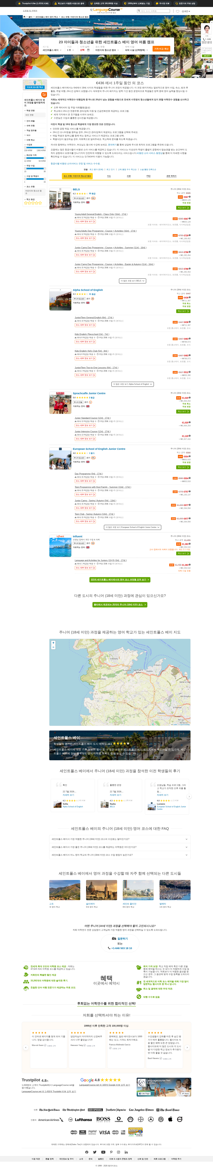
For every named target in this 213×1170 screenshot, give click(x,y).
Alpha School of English (73, 807)
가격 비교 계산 (161, 48)
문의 (90, 1159)
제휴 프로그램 (160, 1159)
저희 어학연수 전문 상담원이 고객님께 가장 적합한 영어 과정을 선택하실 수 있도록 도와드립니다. (120, 929)
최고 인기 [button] (110, 169)
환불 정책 (49, 1159)
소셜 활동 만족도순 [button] (148, 169)
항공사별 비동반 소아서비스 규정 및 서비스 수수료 (75, 163)
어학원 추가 (176, 1159)
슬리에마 (90, 904)
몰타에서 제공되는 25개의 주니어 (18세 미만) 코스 (118, 604)
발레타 (163, 904)
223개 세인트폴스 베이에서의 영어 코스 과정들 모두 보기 (118, 579)
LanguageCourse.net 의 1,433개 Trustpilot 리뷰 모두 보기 (49, 1091)
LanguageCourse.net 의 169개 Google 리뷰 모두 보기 (104, 1085)
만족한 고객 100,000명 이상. (106, 3)
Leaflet (175, 725)
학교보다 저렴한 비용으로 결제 (71, 3)
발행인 (101, 1159)
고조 (51, 904)
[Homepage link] (24, 16)
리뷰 (129, 176)
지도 (109, 176)
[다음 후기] (187, 1047)
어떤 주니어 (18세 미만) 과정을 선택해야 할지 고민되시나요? (120, 925)
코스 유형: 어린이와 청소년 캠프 (77, 176)
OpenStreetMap (185, 725)
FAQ (148, 176)
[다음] (189, 796)
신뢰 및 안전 (143, 1159)
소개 (81, 1159)
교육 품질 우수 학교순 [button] (127, 169)
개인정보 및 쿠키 (66, 1159)
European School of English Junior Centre (171, 808)
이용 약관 (36, 1159)
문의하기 (112, 144)
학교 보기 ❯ (183, 208)
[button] (177, 12)
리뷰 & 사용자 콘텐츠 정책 (120, 1159)
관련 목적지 (171, 176)
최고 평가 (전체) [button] (96, 169)
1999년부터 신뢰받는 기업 (139, 3)
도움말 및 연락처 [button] (30, 11)
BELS (112, 807)
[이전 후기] (26, 1047)
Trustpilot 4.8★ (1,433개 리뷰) (35, 3)
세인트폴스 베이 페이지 (137, 749)
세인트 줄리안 (129, 904)
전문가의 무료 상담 (187, 3)
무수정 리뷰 (164, 3)
